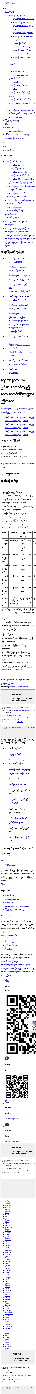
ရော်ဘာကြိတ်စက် (7, 975)
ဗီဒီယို (7, 124)
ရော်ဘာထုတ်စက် (27, 972)
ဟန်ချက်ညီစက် (15, 754)
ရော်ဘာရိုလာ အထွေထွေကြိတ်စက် (20, 172)
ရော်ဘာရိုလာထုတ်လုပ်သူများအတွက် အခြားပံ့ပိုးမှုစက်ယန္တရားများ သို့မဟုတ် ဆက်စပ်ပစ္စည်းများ (22, 113)
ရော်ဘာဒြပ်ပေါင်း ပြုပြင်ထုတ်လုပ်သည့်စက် (19, 200)
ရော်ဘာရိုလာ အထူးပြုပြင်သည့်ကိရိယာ (18, 228)
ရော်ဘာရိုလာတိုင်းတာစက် (21, 57)
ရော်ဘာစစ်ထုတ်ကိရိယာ (21, 75)
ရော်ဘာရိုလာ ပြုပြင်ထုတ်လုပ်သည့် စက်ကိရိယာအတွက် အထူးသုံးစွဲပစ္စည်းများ (22, 103)
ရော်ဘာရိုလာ (13, 89)
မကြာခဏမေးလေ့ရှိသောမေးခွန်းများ (17, 134)
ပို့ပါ (2, 860)
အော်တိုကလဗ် (18, 82)
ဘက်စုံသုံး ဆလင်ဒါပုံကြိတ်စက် (19, 291)
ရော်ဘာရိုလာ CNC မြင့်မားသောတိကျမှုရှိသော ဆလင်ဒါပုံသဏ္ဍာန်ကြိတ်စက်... (19, 327)
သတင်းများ (9, 127)
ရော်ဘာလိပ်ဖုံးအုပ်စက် (20, 22)
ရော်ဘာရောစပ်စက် (19, 68)
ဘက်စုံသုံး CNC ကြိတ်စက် (18, 364)
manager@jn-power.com (9, 938)
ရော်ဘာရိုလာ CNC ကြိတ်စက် (23, 33)
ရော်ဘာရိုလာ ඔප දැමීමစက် (23, 54)
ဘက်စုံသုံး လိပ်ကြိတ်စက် (17, 340)
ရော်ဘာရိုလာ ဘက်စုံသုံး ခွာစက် (23, 19)
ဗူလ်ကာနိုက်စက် (14, 78)
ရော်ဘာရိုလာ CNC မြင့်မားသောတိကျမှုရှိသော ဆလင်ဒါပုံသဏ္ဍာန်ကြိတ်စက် (23, 39)
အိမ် (6, 8)
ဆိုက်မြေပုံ (14, 961)
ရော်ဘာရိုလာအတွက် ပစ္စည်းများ (20, 85)
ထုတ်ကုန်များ (9, 12)
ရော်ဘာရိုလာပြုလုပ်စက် (18, 968)
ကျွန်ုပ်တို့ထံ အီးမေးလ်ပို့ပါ (9, 464)
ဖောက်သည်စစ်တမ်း (16, 131)
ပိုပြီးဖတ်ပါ (4, 884)
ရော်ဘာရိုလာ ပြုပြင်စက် (17, 15)
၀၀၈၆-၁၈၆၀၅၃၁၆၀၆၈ (9, 935)
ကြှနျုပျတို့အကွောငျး (12, 120)
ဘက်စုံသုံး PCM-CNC (16, 262)
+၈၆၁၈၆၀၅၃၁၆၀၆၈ (12, 1119)
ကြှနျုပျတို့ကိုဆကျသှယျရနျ (14, 138)
